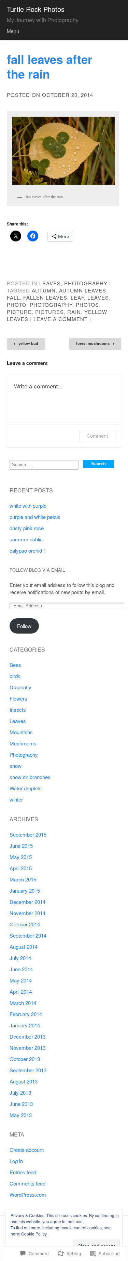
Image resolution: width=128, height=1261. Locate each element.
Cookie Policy (34, 1234)
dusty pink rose (27, 528)
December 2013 (27, 1036)
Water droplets (26, 788)
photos (87, 304)
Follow (24, 625)
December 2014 (27, 901)
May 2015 (21, 856)
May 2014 (21, 980)
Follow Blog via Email (37, 570)
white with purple (28, 505)
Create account (27, 1149)
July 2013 (20, 1092)
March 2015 (23, 879)
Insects (18, 709)
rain (74, 311)
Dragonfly (20, 687)
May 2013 (21, 1115)
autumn (44, 290)
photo (16, 304)
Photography (86, 283)
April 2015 (21, 868)
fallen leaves (45, 297)
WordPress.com (28, 1194)
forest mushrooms (95, 343)
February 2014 (26, 1014)
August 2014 (24, 946)
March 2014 (23, 1002)
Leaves (50, 283)
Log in (16, 1160)
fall (13, 297)
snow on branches (30, 776)
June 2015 (21, 845)
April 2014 (21, 991)
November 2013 (27, 1047)
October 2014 (25, 924)
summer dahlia (26, 539)
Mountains (21, 732)
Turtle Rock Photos (36, 9)
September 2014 (28, 935)
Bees (15, 664)
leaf (77, 297)
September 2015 (28, 834)
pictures (49, 311)
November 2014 (27, 913)
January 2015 (25, 890)
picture (19, 311)
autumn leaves (82, 290)
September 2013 (28, 1070)
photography (51, 304)
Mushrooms (23, 743)
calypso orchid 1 (28, 550)
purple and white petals (35, 516)
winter (16, 799)
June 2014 (21, 969)
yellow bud (26, 343)
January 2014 (25, 1025)
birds (15, 675)
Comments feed (27, 1183)
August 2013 (24, 1081)
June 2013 (21, 1103)
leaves (98, 297)
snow (16, 765)
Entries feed (23, 1172)
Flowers (18, 698)
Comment (97, 436)
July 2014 (20, 957)
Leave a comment (60, 318)
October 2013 (25, 1058)
